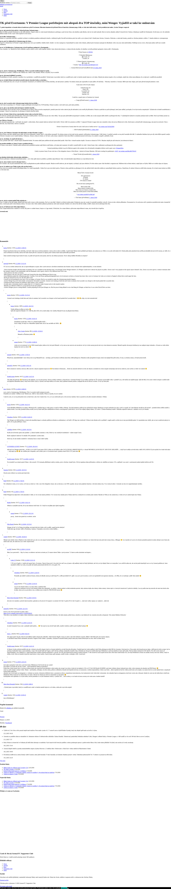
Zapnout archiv (4, 880)
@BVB (90, 52)
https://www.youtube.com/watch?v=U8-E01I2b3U (18, 613)
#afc (80, 64)
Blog (5, 12)
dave (5, 389)
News (5, 9)
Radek (9, 502)
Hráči (5, 15)
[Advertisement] (53, 226)
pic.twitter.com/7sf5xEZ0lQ (106, 126)
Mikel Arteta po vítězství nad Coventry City (16, 767)
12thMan (9, 429)
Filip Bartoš (10, 524)
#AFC (116, 151)
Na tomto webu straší (6, 886)
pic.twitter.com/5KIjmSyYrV (90, 64)
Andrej (5, 537)
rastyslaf (6, 263)
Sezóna (6, 10)
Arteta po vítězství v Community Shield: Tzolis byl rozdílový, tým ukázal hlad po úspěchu (29, 772)
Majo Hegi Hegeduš (13, 598)
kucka (5, 248)
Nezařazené (8, 723)
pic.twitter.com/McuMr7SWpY (127, 151)
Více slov (2, 760)
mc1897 (9, 549)
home (1, 6)
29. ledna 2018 (97, 68)
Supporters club (8, 14)
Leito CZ (13, 560)
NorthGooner (11, 376)
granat (16, 342)
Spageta (6, 470)
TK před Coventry (9, 769)
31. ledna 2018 (94, 129)
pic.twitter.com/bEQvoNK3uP (86, 194)
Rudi (5, 481)
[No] (68, 888)
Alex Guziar (21, 331)
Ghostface (10, 417)
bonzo (12, 306)
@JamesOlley (119, 148)
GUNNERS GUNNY (13, 446)
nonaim (9, 354)
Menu (2, 1)
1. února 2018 (93, 100)
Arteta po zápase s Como (11, 774)
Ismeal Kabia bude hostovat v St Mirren (15, 771)
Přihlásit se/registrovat (6, 4)
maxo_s (9, 633)
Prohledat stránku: (5, 2)
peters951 (10, 365)
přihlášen (9, 708)
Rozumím (64, 888)
